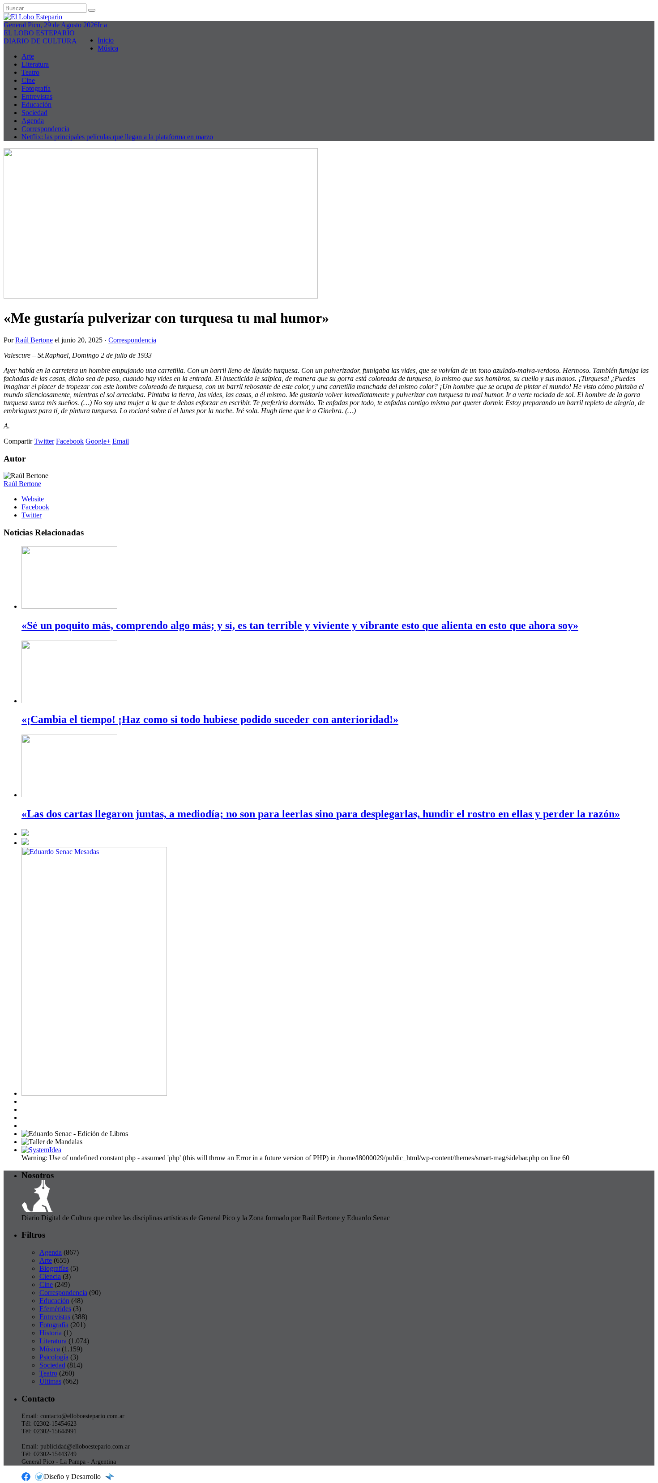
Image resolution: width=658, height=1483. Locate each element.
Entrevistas (36, 96)
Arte (27, 56)
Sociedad (34, 112)
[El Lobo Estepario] (329, 17)
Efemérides (55, 1308)
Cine (28, 80)
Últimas (50, 1381)
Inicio (106, 40)
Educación (36, 104)
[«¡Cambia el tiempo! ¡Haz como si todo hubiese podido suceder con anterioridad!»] (69, 701)
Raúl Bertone (34, 340)
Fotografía (36, 88)
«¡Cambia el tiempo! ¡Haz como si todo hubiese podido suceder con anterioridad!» (209, 719)
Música (108, 48)
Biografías (53, 1268)
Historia (50, 1333)
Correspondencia (45, 128)
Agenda (32, 120)
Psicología (53, 1357)
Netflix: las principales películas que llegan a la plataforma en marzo (117, 137)
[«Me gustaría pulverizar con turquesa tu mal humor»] (161, 296)
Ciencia (50, 1276)
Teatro (30, 72)
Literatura (35, 64)
